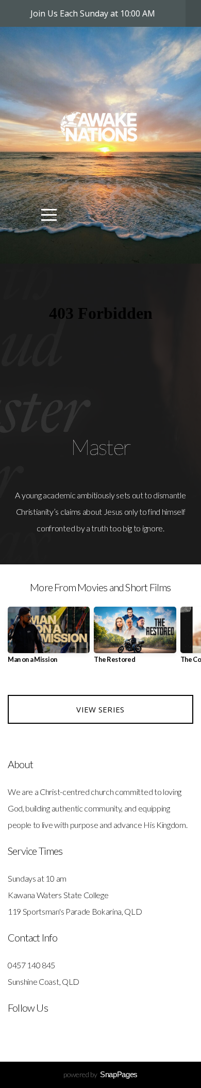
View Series (100, 709)
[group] (49, 639)
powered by (100, 1074)
